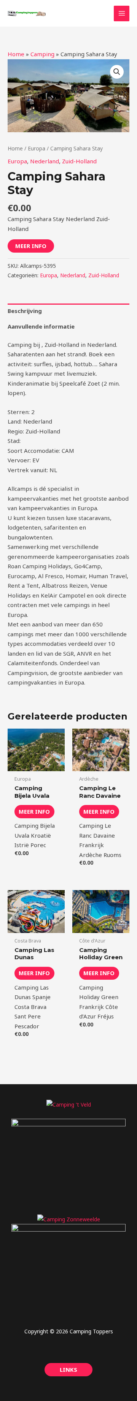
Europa (36, 148)
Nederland (44, 161)
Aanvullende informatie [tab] (41, 326)
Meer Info (30, 246)
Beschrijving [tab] (25, 311)
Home (16, 54)
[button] (117, 72)
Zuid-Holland (79, 161)
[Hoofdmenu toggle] (121, 13)
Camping (42, 54)
